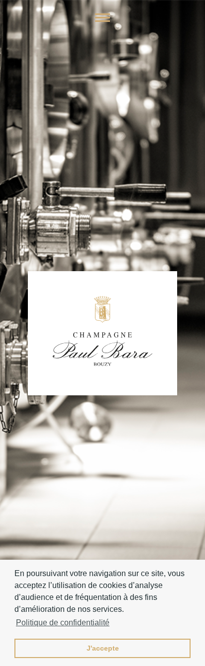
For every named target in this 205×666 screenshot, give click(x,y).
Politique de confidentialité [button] (62, 622)
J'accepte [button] (103, 648)
